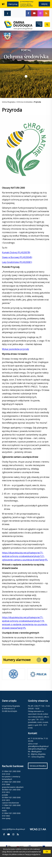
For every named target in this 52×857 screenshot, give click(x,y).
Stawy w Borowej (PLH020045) (17, 257)
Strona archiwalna (38, 766)
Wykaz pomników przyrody (15, 349)
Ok (47, 852)
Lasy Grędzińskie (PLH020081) (17, 262)
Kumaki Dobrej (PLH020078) (16, 252)
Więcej (44, 3)
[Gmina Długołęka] (17, 28)
